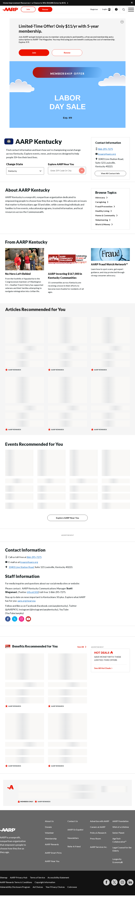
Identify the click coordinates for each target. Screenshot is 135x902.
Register (94, 9)
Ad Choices (38, 887)
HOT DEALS (102, 652)
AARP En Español (75, 829)
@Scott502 (32, 592)
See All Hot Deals (102, 668)
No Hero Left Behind (18, 273)
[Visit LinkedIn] (130, 882)
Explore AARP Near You (61, 164)
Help (116, 9)
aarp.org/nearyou (27, 600)
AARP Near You (52, 861)
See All (80, 647)
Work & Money (102, 224)
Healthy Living (102, 211)
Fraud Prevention (103, 206)
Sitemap (3, 877)
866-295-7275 (105, 149)
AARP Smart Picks (53, 852)
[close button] (122, 22)
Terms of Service (37, 877)
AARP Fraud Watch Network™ (109, 264)
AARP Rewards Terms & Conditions (16, 882)
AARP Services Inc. (98, 847)
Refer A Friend (74, 846)
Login (104, 9)
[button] (123, 9)
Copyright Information (45, 882)
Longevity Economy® (117, 860)
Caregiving (100, 202)
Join (34, 52)
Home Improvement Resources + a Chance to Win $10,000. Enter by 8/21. (34, 3)
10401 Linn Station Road (21, 567)
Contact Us (73, 821)
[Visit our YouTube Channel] (28, 619)
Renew (67, 52)
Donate (48, 827)
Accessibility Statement (58, 877)
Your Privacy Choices (55, 887)
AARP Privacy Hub (18, 877)
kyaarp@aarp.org (107, 154)
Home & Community (105, 215)
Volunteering (101, 220)
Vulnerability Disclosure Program (15, 887)
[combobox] (67, 170)
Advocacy (100, 197)
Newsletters (73, 838)
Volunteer (49, 832)
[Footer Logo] (14, 830)
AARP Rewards (52, 844)
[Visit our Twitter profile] (14, 619)
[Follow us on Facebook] (7, 619)
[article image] (24, 269)
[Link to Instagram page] (21, 619)
